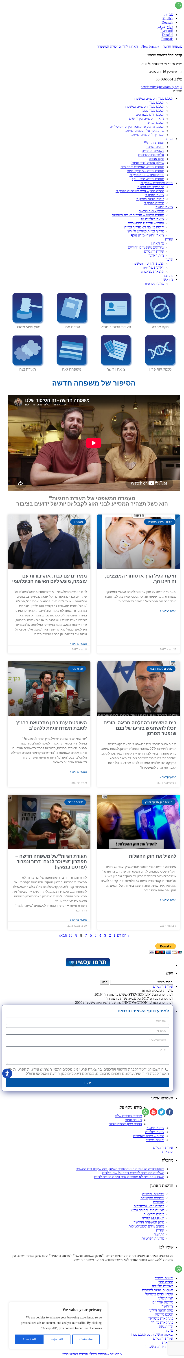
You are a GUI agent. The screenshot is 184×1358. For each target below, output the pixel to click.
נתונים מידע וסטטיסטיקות (146, 1226)
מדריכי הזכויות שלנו (128, 1116)
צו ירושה (167, 1306)
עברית (168, 14)
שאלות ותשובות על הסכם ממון (152, 1334)
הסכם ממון (156, 102)
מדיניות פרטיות (154, 283)
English (167, 18)
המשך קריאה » (168, 610)
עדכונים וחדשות (153, 1194)
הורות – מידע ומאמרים (148, 1136)
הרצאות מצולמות (152, 271)
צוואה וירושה (164, 207)
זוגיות (169, 139)
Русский (166, 31)
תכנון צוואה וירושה (151, 211)
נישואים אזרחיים (153, 151)
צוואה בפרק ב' (154, 195)
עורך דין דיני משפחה (159, 1346)
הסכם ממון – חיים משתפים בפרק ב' (140, 191)
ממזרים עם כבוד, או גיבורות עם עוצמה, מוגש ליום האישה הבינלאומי (49, 578)
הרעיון (169, 259)
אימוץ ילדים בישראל (159, 1294)
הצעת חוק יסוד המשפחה (147, 263)
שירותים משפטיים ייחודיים (146, 247)
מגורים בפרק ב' (154, 203)
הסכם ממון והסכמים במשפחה (153, 98)
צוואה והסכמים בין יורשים (146, 118)
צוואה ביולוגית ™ (152, 219)
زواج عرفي (165, 27)
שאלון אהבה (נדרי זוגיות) (147, 163)
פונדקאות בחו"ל (162, 1322)
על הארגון (157, 243)
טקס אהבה (156, 159)
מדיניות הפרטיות (153, 1238)
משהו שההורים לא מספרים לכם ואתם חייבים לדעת (129, 1177)
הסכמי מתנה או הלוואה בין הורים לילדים (137, 127)
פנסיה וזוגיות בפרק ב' (150, 199)
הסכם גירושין (164, 1314)
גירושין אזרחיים (162, 1302)
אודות (169, 239)
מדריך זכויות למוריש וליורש (145, 231)
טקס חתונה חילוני (161, 1310)
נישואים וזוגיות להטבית (157, 1290)
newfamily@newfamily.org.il (161, 87)
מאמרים (158, 1202)
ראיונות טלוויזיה (153, 267)
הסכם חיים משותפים (150, 114)
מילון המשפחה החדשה (149, 1222)
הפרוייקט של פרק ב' (150, 187)
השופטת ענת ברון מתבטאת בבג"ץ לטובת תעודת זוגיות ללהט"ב (51, 725)
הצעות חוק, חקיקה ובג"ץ (147, 1210)
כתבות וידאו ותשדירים (149, 1206)
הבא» (63, 935)
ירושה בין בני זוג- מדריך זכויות (144, 227)
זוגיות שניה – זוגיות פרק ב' (146, 175)
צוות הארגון (156, 255)
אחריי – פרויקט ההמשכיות (146, 223)
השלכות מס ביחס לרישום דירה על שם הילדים (133, 1173)
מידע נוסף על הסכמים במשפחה (142, 131)
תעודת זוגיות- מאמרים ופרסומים (142, 167)
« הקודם (123, 935)
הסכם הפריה (155, 122)
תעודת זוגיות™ (154, 143)
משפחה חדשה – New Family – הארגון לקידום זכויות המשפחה (139, 46)
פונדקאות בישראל (161, 1318)
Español (167, 35)
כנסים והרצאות (153, 1214)
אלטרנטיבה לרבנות (151, 155)
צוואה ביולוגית (154, 1132)
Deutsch (167, 22)
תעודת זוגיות (133, 1120)
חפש (169, 973)
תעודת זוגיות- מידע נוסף (148, 179)
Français (167, 39)
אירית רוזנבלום (154, 251)
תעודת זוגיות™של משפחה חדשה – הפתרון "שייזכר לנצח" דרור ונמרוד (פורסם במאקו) (51, 862)
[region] (58, 1325)
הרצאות (167, 1151)
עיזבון (169, 1330)
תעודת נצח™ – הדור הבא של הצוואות (138, 215)
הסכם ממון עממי (153, 110)
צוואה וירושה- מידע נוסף (147, 235)
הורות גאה (166, 1326)
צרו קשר (167, 279)
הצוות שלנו (165, 1298)
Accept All (29, 1339)
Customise (85, 1339)
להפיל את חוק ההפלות (152, 856)
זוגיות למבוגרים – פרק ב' (156, 183)
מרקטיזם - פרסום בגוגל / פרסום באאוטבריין (92, 1354)
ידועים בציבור (155, 147)
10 (70, 935)
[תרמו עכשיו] (87, 965)
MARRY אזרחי (153, 1218)
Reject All (56, 1339)
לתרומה (168, 275)
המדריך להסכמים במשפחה (145, 135)
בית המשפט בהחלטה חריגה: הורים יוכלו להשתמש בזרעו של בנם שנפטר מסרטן (139, 728)
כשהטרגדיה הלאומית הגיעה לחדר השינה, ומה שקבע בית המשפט (120, 1169)
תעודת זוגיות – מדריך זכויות (145, 171)
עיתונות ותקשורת (152, 1198)
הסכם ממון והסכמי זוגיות (125, 1124)
